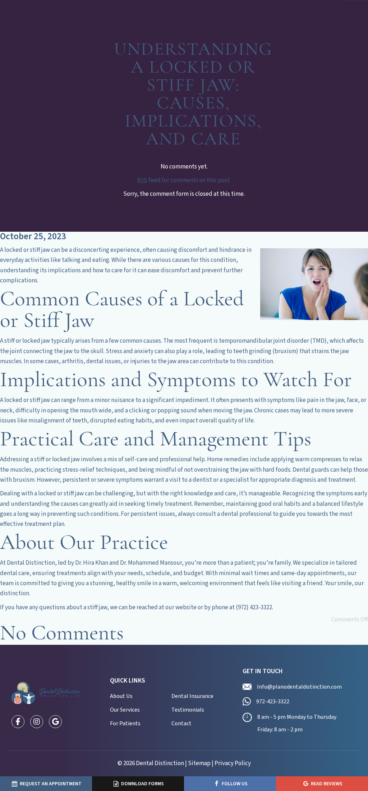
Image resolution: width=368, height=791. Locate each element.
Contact (181, 723)
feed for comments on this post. (184, 180)
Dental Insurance (192, 696)
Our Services (125, 710)
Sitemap (199, 763)
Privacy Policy (233, 763)
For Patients (125, 723)
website (186, 607)
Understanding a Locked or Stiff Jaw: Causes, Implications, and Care (193, 95)
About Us (121, 696)
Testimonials (187, 710)
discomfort (192, 250)
